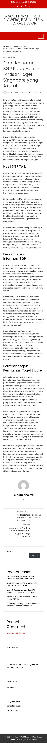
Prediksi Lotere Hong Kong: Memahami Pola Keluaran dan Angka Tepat (29, 516)
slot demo (11, 664)
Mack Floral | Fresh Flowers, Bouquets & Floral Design (23, 20)
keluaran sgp (12, 710)
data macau (21, 664)
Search (10, 551)
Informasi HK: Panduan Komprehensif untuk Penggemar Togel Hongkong (19, 531)
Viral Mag (20, 739)
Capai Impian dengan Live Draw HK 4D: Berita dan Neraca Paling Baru (23, 604)
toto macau (18, 667)
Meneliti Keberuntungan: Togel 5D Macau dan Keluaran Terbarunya (21, 591)
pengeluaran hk (13, 701)
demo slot (11, 687)
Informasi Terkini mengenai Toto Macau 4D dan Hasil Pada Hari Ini (20, 577)
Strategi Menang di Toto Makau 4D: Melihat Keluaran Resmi (22, 584)
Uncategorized (9, 57)
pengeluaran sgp (14, 706)
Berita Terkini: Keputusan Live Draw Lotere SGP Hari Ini (22, 597)
